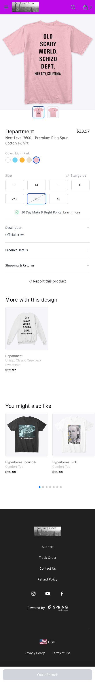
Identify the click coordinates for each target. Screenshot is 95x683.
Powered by (36, 608)
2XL (14, 199)
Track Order (47, 557)
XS (58, 199)
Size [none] (8, 175)
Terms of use (61, 653)
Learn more (71, 212)
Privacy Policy (35, 653)
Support (47, 547)
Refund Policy (47, 579)
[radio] (14, 185)
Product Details (16, 250)
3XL (36, 199)
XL (80, 185)
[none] (75, 175)
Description (13, 227)
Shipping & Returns (19, 265)
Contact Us (48, 568)
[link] (27, 328)
